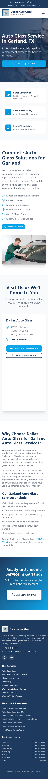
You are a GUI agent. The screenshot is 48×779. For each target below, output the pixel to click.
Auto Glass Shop (9, 671)
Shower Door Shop (10, 685)
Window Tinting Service (12, 696)
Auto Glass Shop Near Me (13, 712)
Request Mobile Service (26, 355)
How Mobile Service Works (13, 730)
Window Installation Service (14, 689)
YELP (11, 657)
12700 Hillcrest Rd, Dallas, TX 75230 (20, 651)
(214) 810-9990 (18, 339)
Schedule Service (15, 226)
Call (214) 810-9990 (26, 63)
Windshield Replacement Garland (16, 715)
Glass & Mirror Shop (10, 678)
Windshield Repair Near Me (14, 708)
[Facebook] (4, 657)
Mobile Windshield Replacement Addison (20, 719)
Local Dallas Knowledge (12, 722)
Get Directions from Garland (24, 348)
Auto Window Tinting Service (14, 674)
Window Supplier (9, 692)
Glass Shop (7, 682)
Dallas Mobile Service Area (13, 726)
